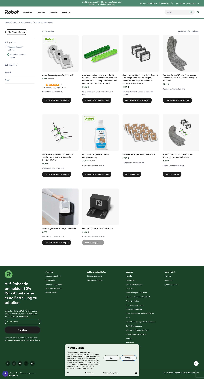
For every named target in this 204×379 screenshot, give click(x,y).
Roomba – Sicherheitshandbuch (138, 297)
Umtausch (130, 288)
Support (143, 3)
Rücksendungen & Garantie (136, 293)
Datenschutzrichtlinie (32, 340)
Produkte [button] (41, 12)
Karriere (168, 276)
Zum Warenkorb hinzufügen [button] (57, 100)
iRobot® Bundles (51, 293)
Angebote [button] (66, 12)
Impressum (130, 343)
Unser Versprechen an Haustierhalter (140, 313)
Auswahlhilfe (50, 280)
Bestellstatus (152, 3)
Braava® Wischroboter (53, 288)
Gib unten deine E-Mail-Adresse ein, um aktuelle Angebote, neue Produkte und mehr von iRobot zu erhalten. (21, 314)
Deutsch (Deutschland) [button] (187, 3)
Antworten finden (132, 301)
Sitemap (129, 338)
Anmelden (111, 4)
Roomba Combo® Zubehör (23, 22)
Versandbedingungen (134, 284)
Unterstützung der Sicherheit (136, 334)
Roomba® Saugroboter (54, 284)
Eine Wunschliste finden (134, 305)
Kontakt (129, 276)
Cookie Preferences (11, 375)
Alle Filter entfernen (16, 32)
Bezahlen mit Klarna (94, 276)
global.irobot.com (171, 284)
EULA (128, 318)
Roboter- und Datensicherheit (137, 330)
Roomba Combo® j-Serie (43, 22)
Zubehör (8, 22)
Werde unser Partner (94, 280)
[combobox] (180, 12)
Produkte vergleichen (53, 276)
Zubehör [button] (53, 12)
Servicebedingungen (134, 326)
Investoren (168, 280)
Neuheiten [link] (27, 12)
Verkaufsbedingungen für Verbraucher (140, 322)
